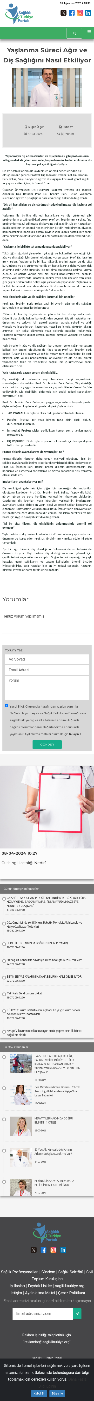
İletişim (15, 1293)
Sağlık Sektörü (70, 1272)
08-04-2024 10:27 (19, 853)
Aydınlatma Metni (40, 1293)
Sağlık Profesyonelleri (19, 1272)
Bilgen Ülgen (35, 127)
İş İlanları (17, 1286)
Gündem (68, 127)
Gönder (47, 744)
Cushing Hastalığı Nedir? (24, 862)
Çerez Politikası (71, 1293)
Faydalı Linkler (40, 1286)
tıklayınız (75, 734)
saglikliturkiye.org (69, 1286)
